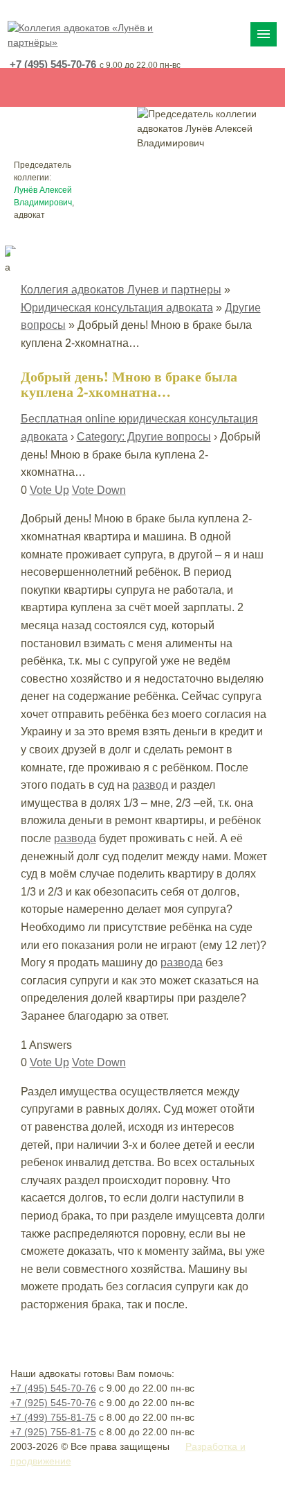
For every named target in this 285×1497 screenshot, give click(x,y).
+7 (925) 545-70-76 (53, 1402)
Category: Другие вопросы (144, 437)
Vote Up (49, 490)
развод (150, 785)
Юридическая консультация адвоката (117, 308)
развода (75, 838)
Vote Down (99, 490)
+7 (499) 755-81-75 (53, 1417)
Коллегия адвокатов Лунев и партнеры (121, 290)
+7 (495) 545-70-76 (53, 64)
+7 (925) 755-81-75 (53, 1431)
